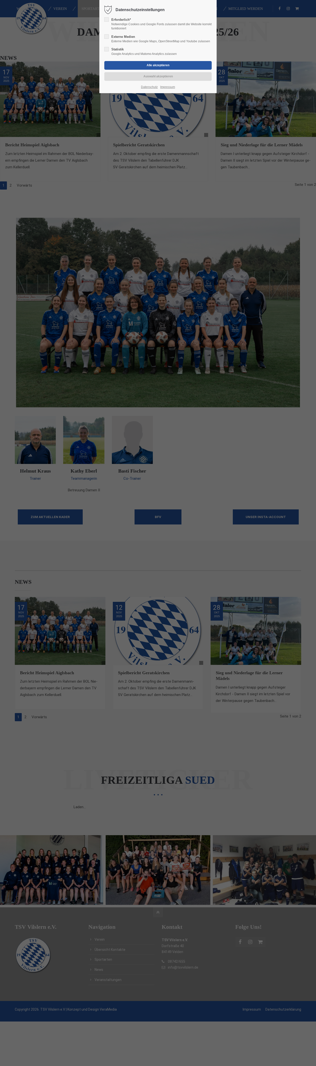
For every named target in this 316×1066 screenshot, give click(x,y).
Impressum (167, 87)
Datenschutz (149, 87)
